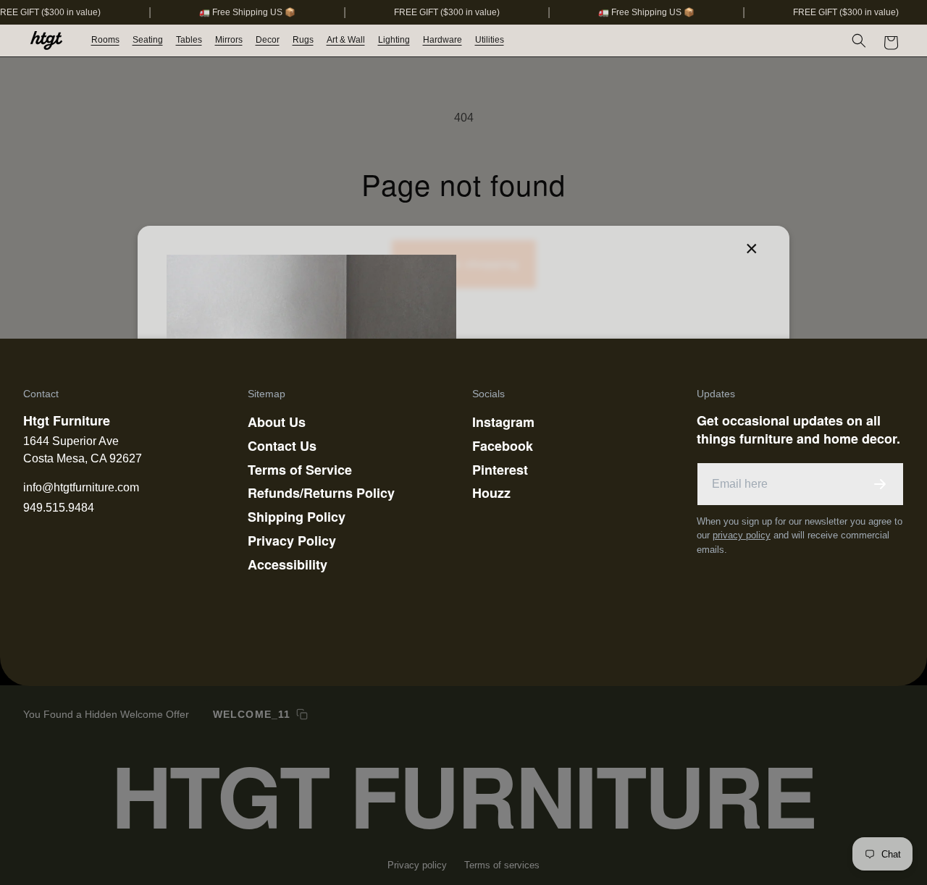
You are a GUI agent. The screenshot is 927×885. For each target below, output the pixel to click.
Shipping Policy (296, 516)
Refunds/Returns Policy (321, 492)
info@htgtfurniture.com (81, 487)
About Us (277, 421)
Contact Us (282, 445)
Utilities (489, 40)
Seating (148, 40)
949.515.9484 (58, 507)
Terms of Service (300, 469)
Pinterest (500, 469)
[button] (106, 40)
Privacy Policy (292, 540)
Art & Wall (346, 40)
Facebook (502, 445)
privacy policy (742, 535)
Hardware (442, 40)
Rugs (303, 40)
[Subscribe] (880, 484)
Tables (189, 40)
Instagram (503, 421)
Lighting (394, 40)
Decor (268, 40)
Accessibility (287, 564)
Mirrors (229, 40)
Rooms (105, 40)
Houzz (491, 492)
